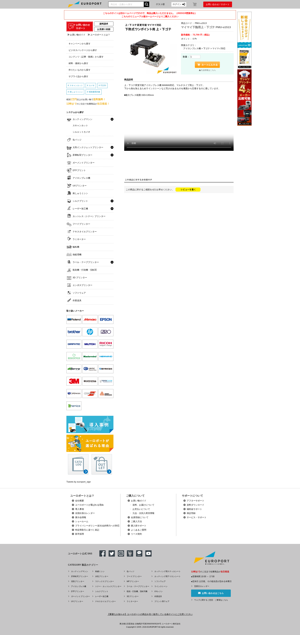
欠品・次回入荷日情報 (143, 513)
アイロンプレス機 (81, 178)
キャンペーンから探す (79, 43)
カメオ (92, 85)
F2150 (103, 85)
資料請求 (103, 23)
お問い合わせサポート (83, 27)
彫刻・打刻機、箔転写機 (137, 591)
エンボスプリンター (82, 285)
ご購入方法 (136, 521)
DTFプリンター (77, 591)
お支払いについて (141, 509)
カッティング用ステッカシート (167, 571)
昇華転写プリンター (82, 155)
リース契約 (136, 534)
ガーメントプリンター (84, 162)
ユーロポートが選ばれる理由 (89, 505)
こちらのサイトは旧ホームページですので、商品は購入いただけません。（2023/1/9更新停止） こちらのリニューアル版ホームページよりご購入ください (150, 15)
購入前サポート (138, 525)
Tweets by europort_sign (78, 481)
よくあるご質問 (138, 530)
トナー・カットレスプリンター (108, 586)
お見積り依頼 (103, 29)
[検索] (146, 4)
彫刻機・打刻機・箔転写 (85, 270)
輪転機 (76, 247)
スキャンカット (76, 85)
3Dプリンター (133, 596)
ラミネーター (79, 239)
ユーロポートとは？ (100, 34)
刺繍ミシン (100, 571)
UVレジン (158, 591)
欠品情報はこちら (208, 70)
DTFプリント (79, 170)
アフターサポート (195, 500)
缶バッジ (77, 139)
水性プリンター (101, 576)
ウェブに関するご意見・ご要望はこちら (211, 600)
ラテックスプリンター (104, 581)
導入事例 (79, 509)
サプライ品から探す (78, 76)
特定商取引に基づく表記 (87, 530)
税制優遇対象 (94, 92)
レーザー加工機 (80, 208)
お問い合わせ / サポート (218, 4)
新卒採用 (79, 534)
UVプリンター (80, 185)
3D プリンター (80, 277)
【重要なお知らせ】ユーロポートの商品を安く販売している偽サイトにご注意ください (150, 614)
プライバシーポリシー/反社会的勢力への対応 (97, 525)
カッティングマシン (82, 119)
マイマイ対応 (218, 48)
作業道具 (77, 300)
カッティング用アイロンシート (167, 576)
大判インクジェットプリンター (88, 147)
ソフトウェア (79, 293)
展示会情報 (80, 517)
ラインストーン (161, 586)
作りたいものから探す (79, 70)
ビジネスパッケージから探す (83, 50)
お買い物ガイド (77, 34)
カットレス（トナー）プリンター (89, 216)
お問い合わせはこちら (212, 593)
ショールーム (81, 521)
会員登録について (139, 517)
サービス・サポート (196, 517)
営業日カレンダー (201, 586)
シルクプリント (80, 201)
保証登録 (191, 513)
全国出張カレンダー (85, 513)
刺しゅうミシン (76, 92)
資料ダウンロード (195, 505)
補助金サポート (194, 509)
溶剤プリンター (77, 581)
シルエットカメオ (81, 132)
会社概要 (79, 500)
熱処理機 (77, 254)
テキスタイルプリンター (85, 231)
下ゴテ (206, 48)
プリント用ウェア (161, 601)
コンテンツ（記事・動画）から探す (86, 56)
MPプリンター (133, 581)
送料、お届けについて (143, 505)
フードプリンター (81, 224)
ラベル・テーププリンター (86, 262)
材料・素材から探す (78, 63)
